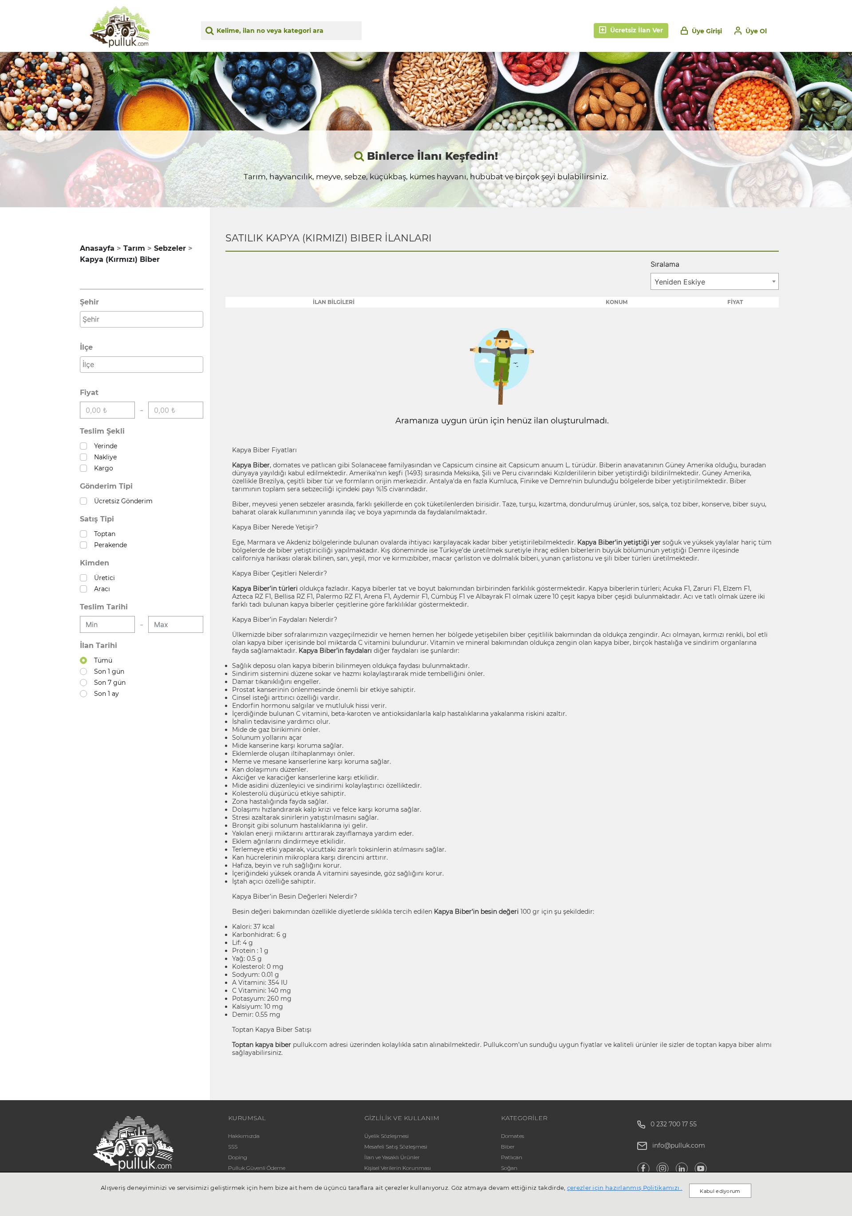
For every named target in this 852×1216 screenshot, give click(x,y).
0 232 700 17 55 (671, 1124)
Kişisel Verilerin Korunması (397, 1168)
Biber (508, 1146)
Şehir (89, 302)
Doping (237, 1157)
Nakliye (104, 457)
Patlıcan (511, 1157)
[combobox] (141, 319)
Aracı (100, 589)
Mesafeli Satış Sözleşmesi (395, 1146)
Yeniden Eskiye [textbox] (680, 281)
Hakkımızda (244, 1136)
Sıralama (665, 264)
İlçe (86, 347)
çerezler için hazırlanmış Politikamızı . (624, 1187)
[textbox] (144, 319)
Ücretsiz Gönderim (122, 501)
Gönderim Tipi (106, 486)
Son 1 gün (107, 671)
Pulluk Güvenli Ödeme (256, 1168)
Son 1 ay (105, 694)
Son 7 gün (108, 683)
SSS (232, 1146)
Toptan (103, 534)
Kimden (94, 563)
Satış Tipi (97, 519)
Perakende (109, 545)
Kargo (102, 468)
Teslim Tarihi (104, 607)
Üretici (103, 578)
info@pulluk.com (678, 1145)
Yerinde (104, 446)
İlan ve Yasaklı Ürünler (392, 1157)
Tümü (101, 660)
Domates (512, 1136)
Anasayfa (97, 248)
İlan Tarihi (98, 645)
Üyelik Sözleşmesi (386, 1136)
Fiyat (89, 392)
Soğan (509, 1168)
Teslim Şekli (102, 431)
